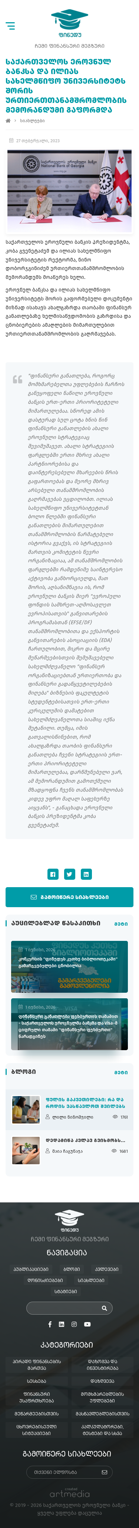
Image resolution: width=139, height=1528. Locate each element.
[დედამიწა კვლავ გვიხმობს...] (26, 1150)
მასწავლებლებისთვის (102, 1414)
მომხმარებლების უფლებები (102, 1398)
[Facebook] (53, 874)
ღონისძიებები (45, 1281)
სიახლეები (32, 120)
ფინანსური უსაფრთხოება (36, 1398)
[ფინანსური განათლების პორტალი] (69, 23)
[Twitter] (69, 874)
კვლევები (107, 1270)
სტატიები (65, 1292)
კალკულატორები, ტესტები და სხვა (102, 1430)
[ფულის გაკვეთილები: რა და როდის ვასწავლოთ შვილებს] (26, 1110)
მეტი (121, 924)
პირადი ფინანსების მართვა (37, 1365)
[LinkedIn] (86, 874)
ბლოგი (71, 1270)
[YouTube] (87, 1324)
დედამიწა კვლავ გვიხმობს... (85, 1141)
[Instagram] (74, 1324)
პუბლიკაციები (31, 1270)
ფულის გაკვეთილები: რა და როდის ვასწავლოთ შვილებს (85, 1103)
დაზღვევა (102, 1381)
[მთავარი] (8, 120)
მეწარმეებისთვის (36, 1414)
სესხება (36, 1381)
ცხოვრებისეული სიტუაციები (36, 1430)
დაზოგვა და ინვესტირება (102, 1365)
